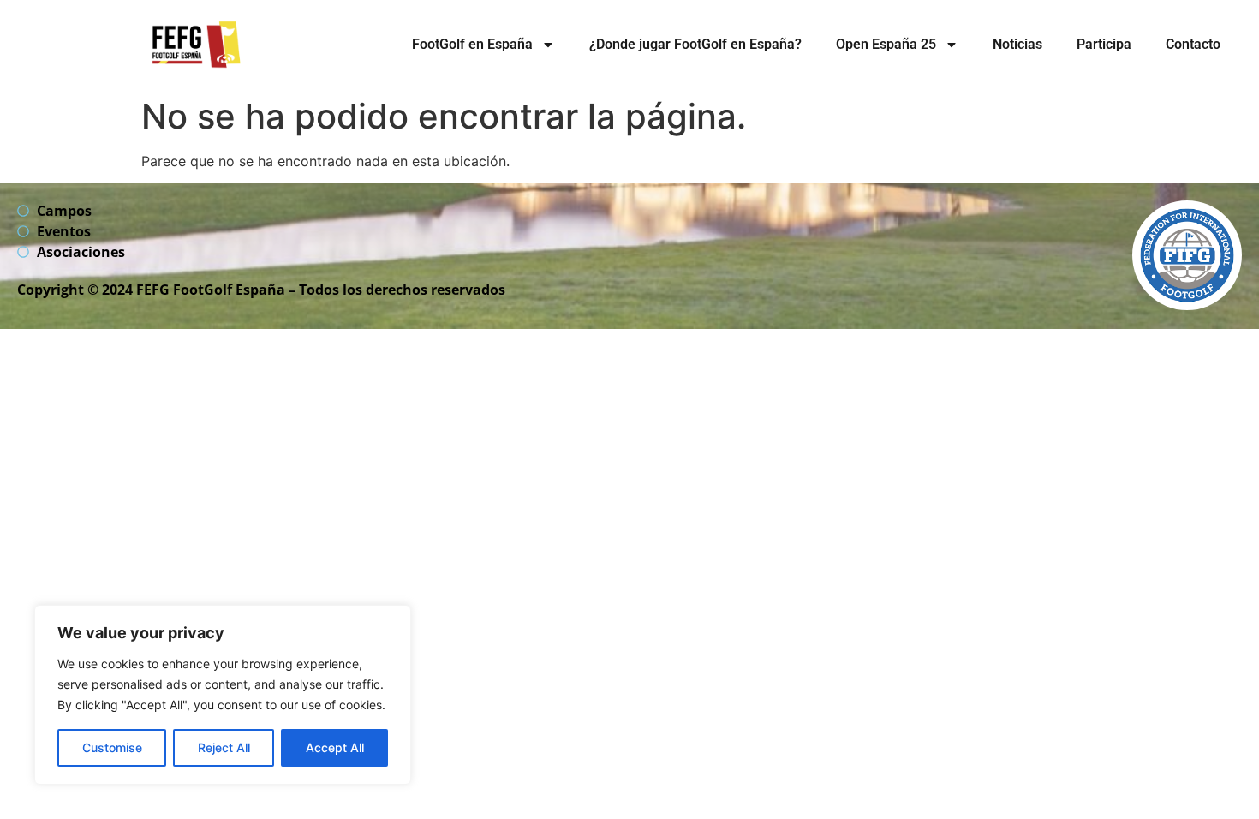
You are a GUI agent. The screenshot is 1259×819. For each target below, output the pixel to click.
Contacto (1193, 44)
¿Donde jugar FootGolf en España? (695, 44)
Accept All (335, 747)
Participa (1104, 44)
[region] (222, 695)
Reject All (224, 747)
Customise (112, 747)
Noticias (1017, 44)
